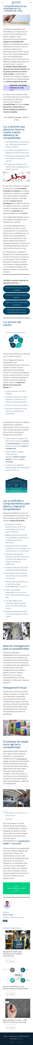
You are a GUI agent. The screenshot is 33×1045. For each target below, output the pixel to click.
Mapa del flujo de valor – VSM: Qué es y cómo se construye (15, 1021)
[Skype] (12, 1042)
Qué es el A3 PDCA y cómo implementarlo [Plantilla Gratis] (15, 987)
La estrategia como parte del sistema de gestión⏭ (17, 296)
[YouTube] (16, 1042)
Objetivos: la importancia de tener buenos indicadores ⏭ (16, 304)
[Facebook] (14, 1042)
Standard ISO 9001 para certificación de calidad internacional (12, 954)
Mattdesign (20, 1038)
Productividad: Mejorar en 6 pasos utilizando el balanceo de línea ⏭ (16, 311)
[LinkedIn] (19, 1042)
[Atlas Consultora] (16, 2)
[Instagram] (21, 1042)
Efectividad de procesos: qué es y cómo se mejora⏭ (16, 289)
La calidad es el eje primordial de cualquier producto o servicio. (17, 158)
